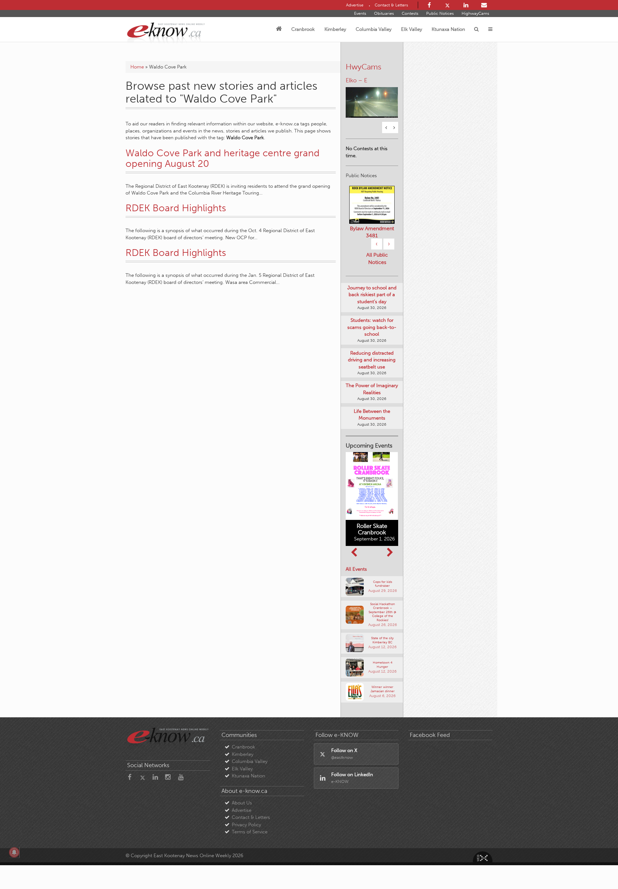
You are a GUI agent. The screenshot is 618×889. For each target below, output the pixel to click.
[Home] (278, 29)
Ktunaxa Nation (448, 29)
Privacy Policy (246, 825)
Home (137, 67)
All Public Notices (377, 259)
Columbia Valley (373, 29)
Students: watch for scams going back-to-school (371, 328)
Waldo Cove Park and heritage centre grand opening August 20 (223, 158)
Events (360, 13)
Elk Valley (411, 29)
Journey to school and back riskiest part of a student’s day (372, 295)
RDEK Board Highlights (176, 208)
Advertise (241, 811)
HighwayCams (475, 13)
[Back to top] (598, 869)
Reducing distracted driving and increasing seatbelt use (372, 360)
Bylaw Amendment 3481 (372, 232)
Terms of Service (249, 832)
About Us (242, 804)
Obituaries (384, 13)
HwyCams (363, 66)
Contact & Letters (251, 818)
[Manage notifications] (14, 852)
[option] (372, 98)
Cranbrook (303, 29)
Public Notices (440, 13)
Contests (410, 13)
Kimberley (335, 29)
